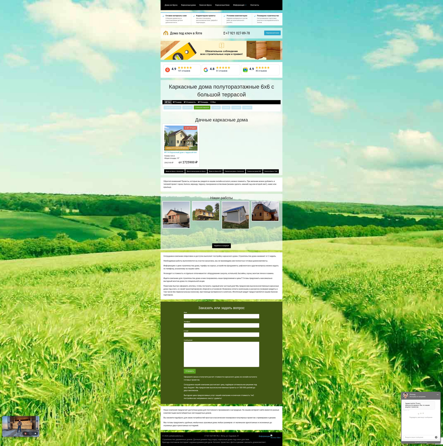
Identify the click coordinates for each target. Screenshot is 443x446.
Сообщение (188, 340)
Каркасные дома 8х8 (254, 171)
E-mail (186, 331)
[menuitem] (171, 5)
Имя (185, 312)
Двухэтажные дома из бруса (196, 171)
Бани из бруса (205, 5)
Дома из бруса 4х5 (215, 171)
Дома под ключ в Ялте (185, 33)
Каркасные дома (188, 5)
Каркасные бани (222, 5)
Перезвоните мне (272, 33)
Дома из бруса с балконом (174, 171)
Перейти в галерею (221, 246)
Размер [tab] (178, 102)
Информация (238, 5)
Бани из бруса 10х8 (271, 171)
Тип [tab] (169, 102)
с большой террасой (202, 107)
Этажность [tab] (191, 102)
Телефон (187, 322)
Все (214, 102)
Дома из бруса (171, 5)
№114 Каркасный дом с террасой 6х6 (180, 152)
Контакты (254, 5)
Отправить (190, 371)
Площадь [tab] (204, 102)
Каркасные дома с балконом (234, 171)
